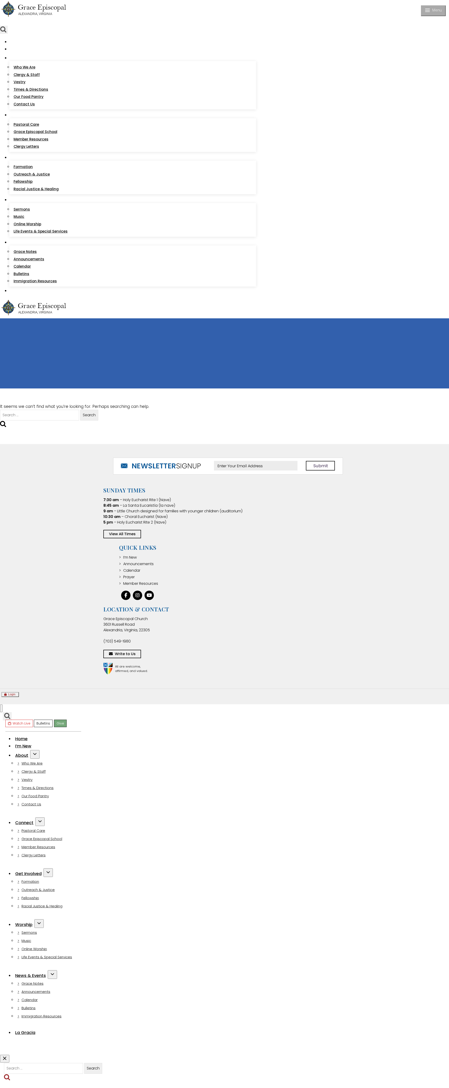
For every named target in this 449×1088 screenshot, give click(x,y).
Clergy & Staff (27, 74)
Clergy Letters (26, 146)
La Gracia (22, 291)
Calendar (22, 266)
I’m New (21, 49)
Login (11, 694)
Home (19, 42)
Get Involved (28, 873)
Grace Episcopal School (35, 131)
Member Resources (31, 139)
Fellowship (23, 181)
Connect (24, 823)
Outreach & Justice (32, 174)
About (21, 755)
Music (19, 216)
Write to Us (125, 654)
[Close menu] (1, 708)
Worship (24, 924)
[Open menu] (433, 10)
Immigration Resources (35, 281)
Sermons (22, 209)
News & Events (30, 975)
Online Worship (27, 224)
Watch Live (16, 22)
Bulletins (36, 22)
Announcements (29, 259)
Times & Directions (31, 89)
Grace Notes (25, 251)
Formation (23, 166)
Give (49, 22)
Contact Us (24, 104)
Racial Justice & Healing (36, 189)
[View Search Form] (7, 716)
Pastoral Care (26, 124)
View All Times (122, 534)
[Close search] (4, 1059)
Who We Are (24, 67)
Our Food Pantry (28, 96)
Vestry (19, 81)
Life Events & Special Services (41, 231)
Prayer (129, 577)
